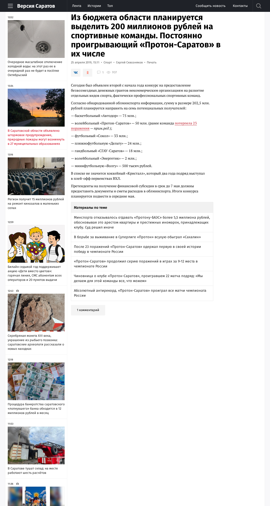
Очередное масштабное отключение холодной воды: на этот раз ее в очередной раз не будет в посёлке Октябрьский (35, 68)
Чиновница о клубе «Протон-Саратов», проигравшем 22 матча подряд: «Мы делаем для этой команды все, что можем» (138, 278)
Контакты (240, 6)
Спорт (108, 62)
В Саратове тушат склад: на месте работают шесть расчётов (33, 470)
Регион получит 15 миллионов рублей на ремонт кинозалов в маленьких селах (36, 203)
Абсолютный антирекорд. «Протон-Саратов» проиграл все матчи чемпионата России (140, 293)
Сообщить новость (211, 6)
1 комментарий (88, 310)
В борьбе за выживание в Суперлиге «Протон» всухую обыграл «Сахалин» (137, 237)
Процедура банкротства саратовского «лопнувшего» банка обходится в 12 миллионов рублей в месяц (36, 408)
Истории (94, 6)
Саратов (36, 6)
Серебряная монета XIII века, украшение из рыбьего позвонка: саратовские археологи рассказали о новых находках (36, 342)
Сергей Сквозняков (129, 62)
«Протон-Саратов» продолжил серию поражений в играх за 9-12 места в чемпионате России (136, 263)
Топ (110, 6)
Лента (76, 6)
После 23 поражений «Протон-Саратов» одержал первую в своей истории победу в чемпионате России (137, 249)
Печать (152, 62)
